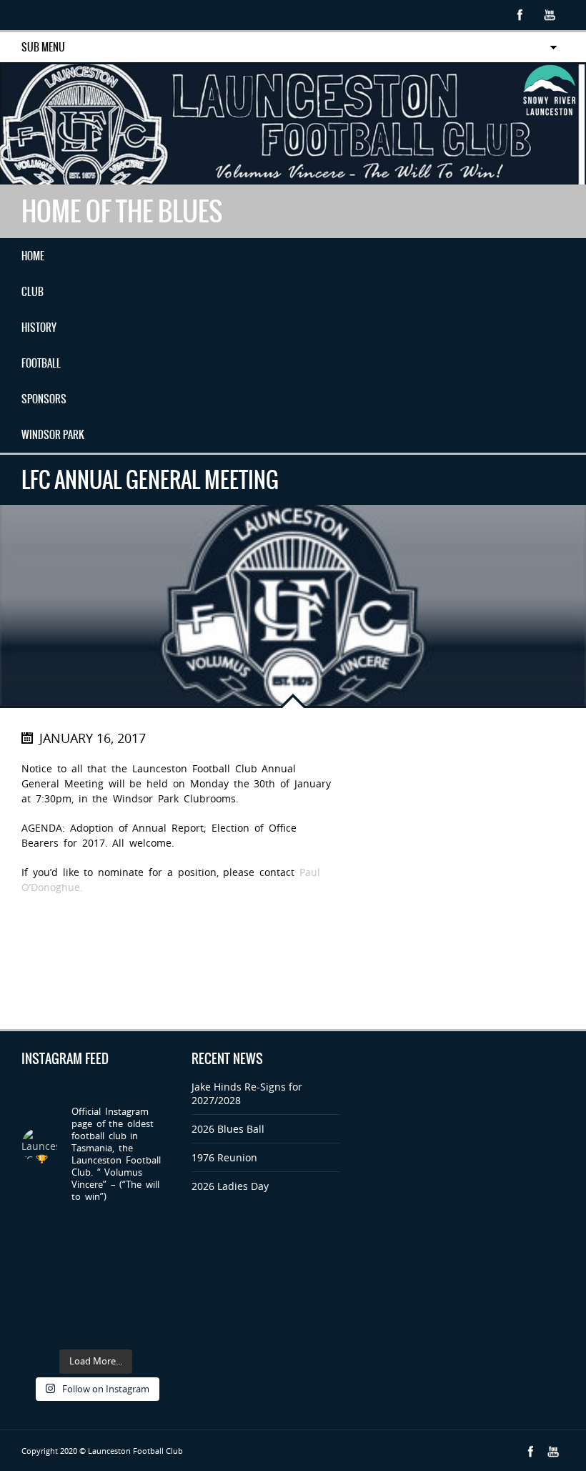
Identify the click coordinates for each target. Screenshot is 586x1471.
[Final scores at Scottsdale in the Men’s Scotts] (37, 1253)
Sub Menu (43, 47)
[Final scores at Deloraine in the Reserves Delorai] (77, 1303)
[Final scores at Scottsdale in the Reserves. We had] (115, 1253)
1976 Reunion (224, 1157)
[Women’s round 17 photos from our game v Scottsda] (37, 1229)
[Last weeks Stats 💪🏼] (115, 1278)
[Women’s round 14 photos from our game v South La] (115, 1328)
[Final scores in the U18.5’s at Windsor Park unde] (155, 1253)
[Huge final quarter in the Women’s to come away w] (77, 1253)
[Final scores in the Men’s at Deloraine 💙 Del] (155, 1278)
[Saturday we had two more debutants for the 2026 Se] (77, 1278)
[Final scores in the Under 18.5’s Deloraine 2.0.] (115, 1303)
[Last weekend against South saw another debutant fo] (155, 1303)
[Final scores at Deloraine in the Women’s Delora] (37, 1303)
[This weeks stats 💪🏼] (155, 1229)
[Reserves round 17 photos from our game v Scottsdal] (77, 1229)
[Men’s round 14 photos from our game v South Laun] (77, 1328)
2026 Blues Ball (228, 1129)
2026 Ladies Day (230, 1186)
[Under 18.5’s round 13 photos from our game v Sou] (155, 1328)
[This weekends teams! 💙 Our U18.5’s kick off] (37, 1278)
